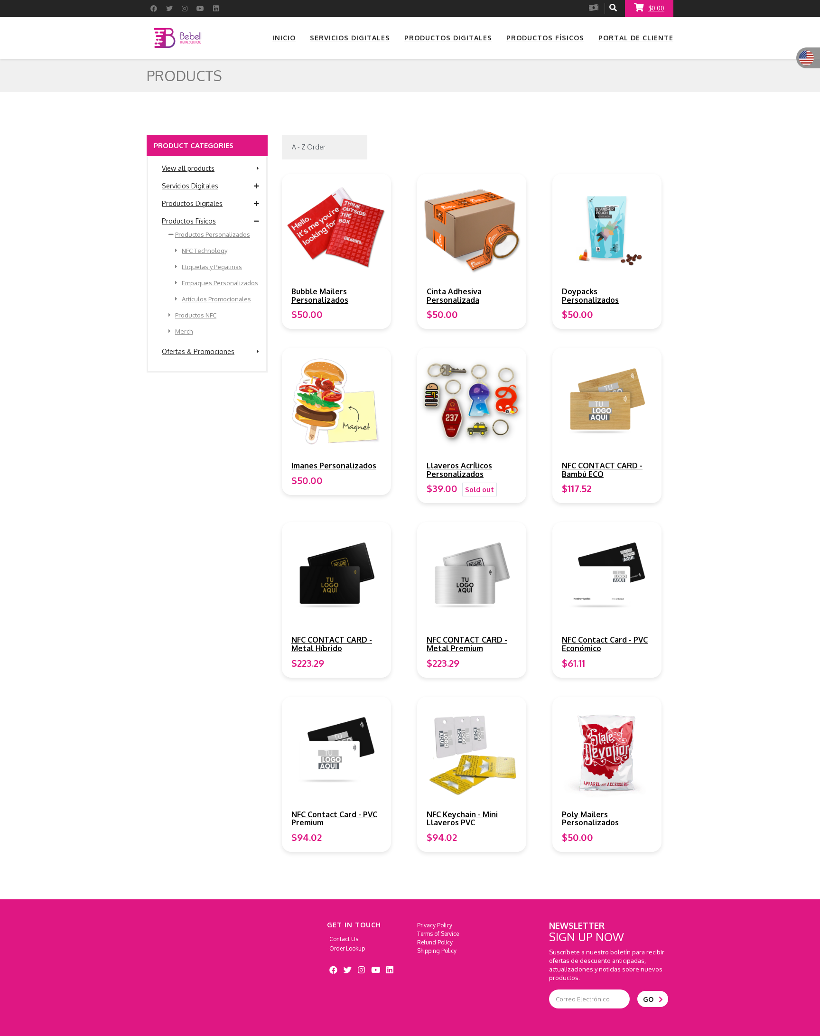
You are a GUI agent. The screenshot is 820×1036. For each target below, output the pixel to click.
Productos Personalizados (212, 234)
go (649, 999)
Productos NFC (195, 315)
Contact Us (343, 939)
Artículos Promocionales (216, 299)
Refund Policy (435, 942)
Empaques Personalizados (220, 283)
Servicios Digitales (190, 186)
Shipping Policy (437, 950)
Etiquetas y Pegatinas (212, 267)
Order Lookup (347, 948)
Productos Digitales (192, 203)
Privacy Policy (434, 925)
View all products (188, 168)
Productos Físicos (189, 221)
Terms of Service (438, 933)
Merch (184, 331)
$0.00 (656, 8)
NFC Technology (204, 250)
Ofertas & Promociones (198, 351)
